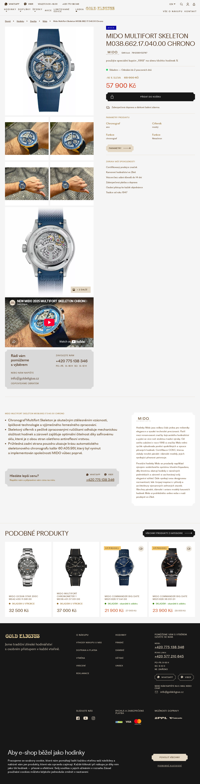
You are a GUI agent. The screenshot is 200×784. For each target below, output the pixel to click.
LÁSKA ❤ (80, 10)
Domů (8, 21)
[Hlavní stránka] (100, 10)
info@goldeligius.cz (25, 378)
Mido (45, 21)
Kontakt (191, 11)
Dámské (119, 650)
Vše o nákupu (173, 11)
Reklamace (82, 673)
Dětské (119, 658)
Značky (33, 21)
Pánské (119, 642)
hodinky (120, 635)
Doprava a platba (86, 650)
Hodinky (10, 9)
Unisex (119, 665)
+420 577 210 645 (169, 656)
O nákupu (82, 635)
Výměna (80, 658)
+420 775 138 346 (72, 361)
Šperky (37, 9)
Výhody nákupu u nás (89, 642)
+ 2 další (82, 289)
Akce (48, 10)
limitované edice (62, 10)
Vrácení (81, 665)
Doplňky (24, 9)
